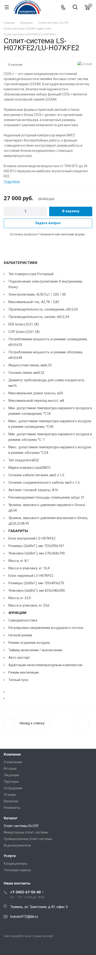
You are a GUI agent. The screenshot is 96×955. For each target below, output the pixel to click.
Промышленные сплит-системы (28, 839)
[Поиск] (75, 7)
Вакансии (11, 801)
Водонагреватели (17, 845)
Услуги (10, 856)
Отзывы (10, 794)
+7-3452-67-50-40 (25, 892)
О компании (13, 762)
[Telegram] (8, 947)
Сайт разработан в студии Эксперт (29, 936)
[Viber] (19, 947)
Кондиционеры (15, 863)
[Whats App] (30, 947)
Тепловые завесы (17, 870)
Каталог (10, 818)
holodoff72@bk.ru (24, 917)
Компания (12, 754)
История (10, 768)
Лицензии (11, 775)
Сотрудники (13, 788)
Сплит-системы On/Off (21, 826)
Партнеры (11, 781)
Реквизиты (12, 808)
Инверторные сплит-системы (26, 832)
